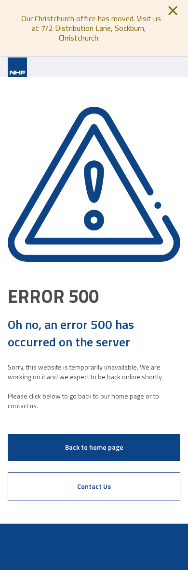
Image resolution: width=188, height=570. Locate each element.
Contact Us (94, 486)
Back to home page (94, 447)
